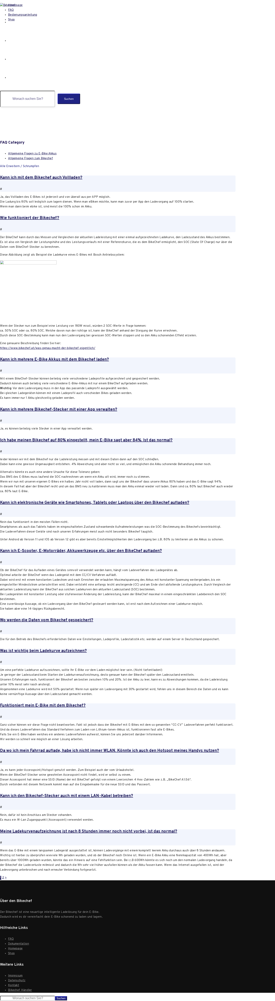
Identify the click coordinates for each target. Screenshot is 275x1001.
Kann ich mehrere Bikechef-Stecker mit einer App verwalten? (58, 409)
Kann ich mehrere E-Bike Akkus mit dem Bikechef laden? (54, 359)
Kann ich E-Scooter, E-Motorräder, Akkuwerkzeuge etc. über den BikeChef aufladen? (81, 551)
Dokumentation (18, 944)
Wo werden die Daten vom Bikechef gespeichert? (46, 620)
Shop (12, 78)
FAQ (11, 41)
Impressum (15, 976)
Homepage (16, 22)
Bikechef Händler (20, 990)
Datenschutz (16, 981)
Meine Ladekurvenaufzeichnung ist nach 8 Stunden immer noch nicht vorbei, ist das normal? (88, 831)
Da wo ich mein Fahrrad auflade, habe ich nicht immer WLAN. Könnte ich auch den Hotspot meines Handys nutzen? (109, 750)
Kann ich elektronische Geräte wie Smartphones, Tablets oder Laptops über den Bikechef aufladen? (94, 502)
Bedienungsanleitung (24, 59)
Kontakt (13, 985)
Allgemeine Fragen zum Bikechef (30, 158)
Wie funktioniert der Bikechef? (29, 218)
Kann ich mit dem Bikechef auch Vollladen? (41, 177)
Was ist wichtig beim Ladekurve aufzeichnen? (43, 651)
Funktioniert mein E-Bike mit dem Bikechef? (43, 705)
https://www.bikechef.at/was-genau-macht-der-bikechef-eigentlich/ (47, 348)
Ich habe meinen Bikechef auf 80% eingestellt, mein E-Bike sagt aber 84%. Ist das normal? (86, 440)
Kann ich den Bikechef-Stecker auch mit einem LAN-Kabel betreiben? (66, 796)
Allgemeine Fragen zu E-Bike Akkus (32, 154)
